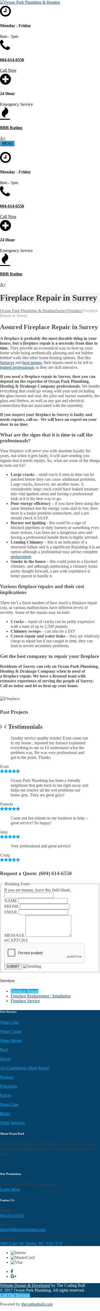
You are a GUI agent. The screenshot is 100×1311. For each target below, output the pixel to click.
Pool (4, 1049)
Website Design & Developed (25, 1285)
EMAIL (11, 912)
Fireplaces (8, 1086)
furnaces (7, 362)
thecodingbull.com (37, 1304)
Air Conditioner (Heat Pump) (24, 1068)
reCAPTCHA (16, 940)
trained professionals (17, 367)
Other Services (12, 1122)
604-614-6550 (12, 1215)
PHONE (12, 906)
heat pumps (32, 362)
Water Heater (11, 1040)
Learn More (10, 1189)
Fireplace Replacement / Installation (41, 996)
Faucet (5, 1095)
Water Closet (11, 1031)
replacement (21, 556)
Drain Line (9, 1104)
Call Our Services (15, 1295)
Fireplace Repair (24, 991)
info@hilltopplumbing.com (23, 1229)
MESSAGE (15, 935)
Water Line (9, 1022)
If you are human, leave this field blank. (37, 890)
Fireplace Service (25, 1001)
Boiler (5, 1113)
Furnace (7, 1077)
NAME (11, 900)
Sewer (5, 1059)
